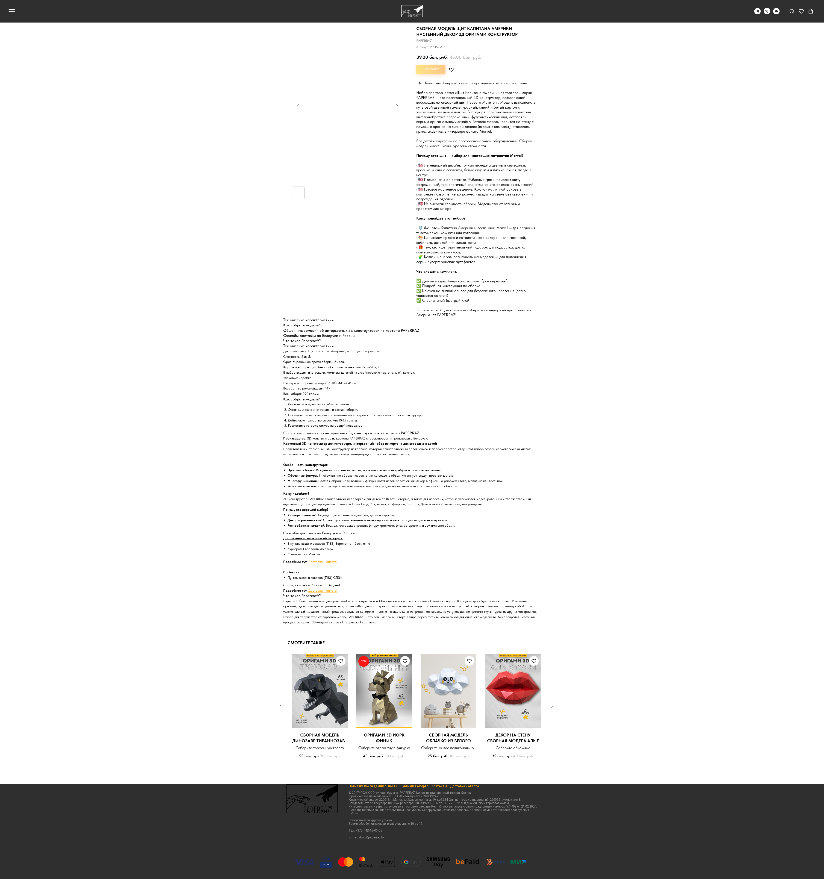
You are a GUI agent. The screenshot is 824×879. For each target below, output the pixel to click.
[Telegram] (757, 13)
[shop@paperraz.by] (776, 13)
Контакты (439, 786)
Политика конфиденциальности (373, 786)
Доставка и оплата (322, 562)
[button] (791, 11)
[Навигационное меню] (12, 11)
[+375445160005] (767, 13)
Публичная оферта (414, 786)
